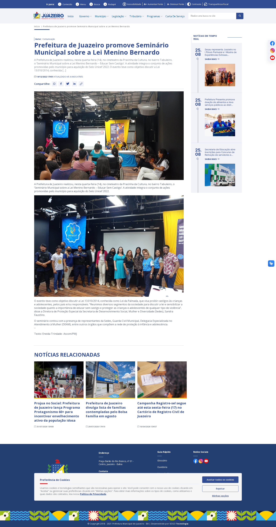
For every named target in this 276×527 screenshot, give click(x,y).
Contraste (196, 4)
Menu (81, 4)
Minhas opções (220, 495)
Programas (153, 16)
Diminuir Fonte (177, 4)
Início (71, 16)
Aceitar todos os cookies (220, 479)
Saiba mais (211, 59)
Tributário (135, 16)
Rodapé (110, 4)
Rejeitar (220, 488)
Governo (84, 16)
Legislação (118, 16)
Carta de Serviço (174, 16)
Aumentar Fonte (155, 4)
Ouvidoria (162, 467)
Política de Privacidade (93, 494)
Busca (95, 4)
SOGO (179, 523)
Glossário (162, 460)
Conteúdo (65, 4)
